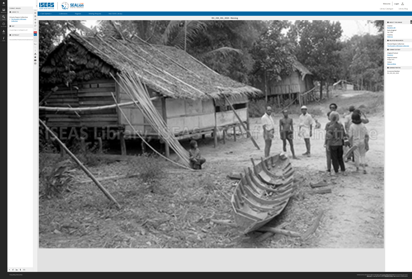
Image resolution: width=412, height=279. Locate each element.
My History (4, 26)
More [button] (3, 40)
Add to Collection (35, 57)
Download (35, 53)
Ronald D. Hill (391, 28)
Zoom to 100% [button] (35, 29)
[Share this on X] (9, 268)
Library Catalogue (386, 9)
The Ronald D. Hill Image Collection (398, 46)
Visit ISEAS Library (115, 14)
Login (3, 33)
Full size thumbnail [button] (35, 13)
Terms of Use (19, 274)
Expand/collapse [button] (411, 22)
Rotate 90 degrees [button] (35, 25)
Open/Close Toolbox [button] (36, 4)
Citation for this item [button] (35, 63)
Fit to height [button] (35, 22)
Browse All (4, 12)
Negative (390, 55)
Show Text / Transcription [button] (35, 44)
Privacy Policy (13, 274)
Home (3, 5)
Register (78, 14)
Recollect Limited (389, 276)
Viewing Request (95, 14)
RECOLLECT (369, 276)
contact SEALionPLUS (387, 274)
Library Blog (403, 9)
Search (4, 19)
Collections (63, 14)
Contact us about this (35, 60)
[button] (35, 34)
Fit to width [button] (35, 19)
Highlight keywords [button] (35, 50)
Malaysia (390, 37)
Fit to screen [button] (35, 16)
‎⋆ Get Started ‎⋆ (46, 14)
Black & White (391, 64)
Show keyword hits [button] (35, 47)
